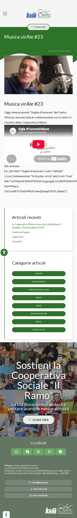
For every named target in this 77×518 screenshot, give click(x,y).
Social (39, 322)
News (38, 306)
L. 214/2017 (64, 473)
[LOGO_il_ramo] (38, 13)
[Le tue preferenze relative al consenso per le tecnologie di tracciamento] (6, 514)
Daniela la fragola (21, 232)
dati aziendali (35, 473)
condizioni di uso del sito (15, 473)
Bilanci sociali (39, 281)
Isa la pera (17, 241)
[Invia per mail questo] (16, 451)
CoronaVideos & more (38, 290)
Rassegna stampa (39, 313)
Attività (38, 273)
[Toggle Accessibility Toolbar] (4, 252)
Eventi (39, 297)
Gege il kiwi (17, 236)
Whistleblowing (50, 473)
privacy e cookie (56, 470)
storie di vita (39, 329)
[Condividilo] (27, 451)
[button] (5, 13)
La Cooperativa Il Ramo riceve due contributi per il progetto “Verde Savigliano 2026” (36, 226)
